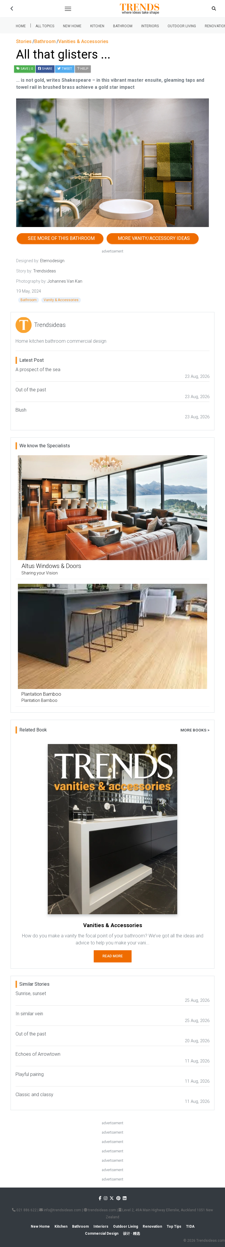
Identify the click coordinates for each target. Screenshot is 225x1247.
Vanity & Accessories (61, 300)
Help (83, 69)
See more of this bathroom (60, 238)
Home (21, 26)
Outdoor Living (182, 26)
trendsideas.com (101, 1210)
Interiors (150, 26)
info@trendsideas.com (62, 1210)
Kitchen (97, 26)
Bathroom (122, 26)
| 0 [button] (27, 69)
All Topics (44, 26)
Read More (113, 956)
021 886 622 (26, 1210)
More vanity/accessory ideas (152, 238)
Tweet (66, 69)
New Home (72, 26)
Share (46, 69)
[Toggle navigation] (68, 8)
